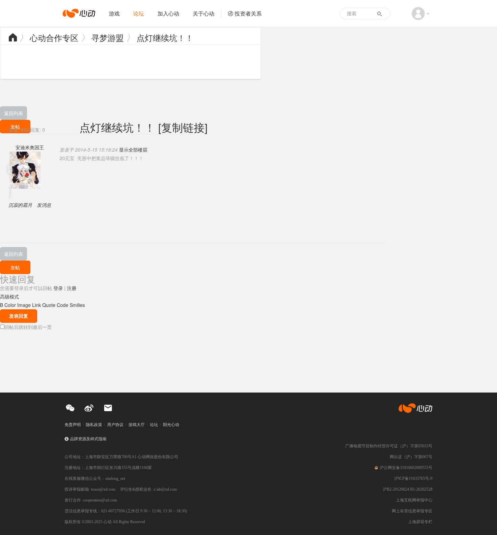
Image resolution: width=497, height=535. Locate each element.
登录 (58, 288)
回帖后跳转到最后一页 (28, 327)
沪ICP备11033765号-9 (413, 478)
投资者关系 (248, 13)
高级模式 (9, 296)
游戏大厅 (136, 424)
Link (36, 305)
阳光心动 (171, 424)
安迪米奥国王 (30, 147)
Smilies (77, 305)
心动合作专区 (54, 37)
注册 (71, 288)
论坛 (138, 13)
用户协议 (115, 424)
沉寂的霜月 (20, 204)
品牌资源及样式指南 (88, 439)
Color (10, 305)
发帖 (15, 267)
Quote (48, 305)
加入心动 (168, 13)
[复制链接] (183, 127)
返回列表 (13, 113)
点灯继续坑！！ (165, 37)
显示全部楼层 (133, 149)
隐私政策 (94, 424)
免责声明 (73, 424)
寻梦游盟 (107, 37)
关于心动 (203, 13)
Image (24, 305)
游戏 (114, 13)
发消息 (44, 204)
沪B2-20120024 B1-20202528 (407, 489)
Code (62, 305)
